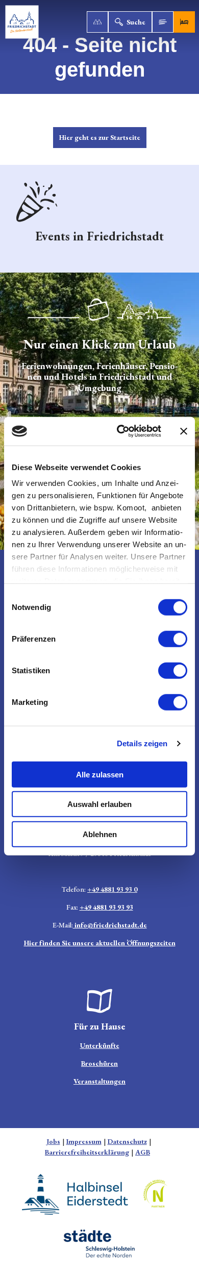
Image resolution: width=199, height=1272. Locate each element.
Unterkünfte (99, 1045)
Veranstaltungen (99, 1081)
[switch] (172, 638)
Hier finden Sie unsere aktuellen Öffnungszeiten (100, 942)
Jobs (53, 1141)
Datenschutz (127, 1141)
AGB (142, 1152)
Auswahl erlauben (99, 804)
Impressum (84, 1141)
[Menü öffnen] (162, 22)
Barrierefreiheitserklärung (87, 1152)
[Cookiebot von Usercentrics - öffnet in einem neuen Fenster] (120, 431)
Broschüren (99, 1063)
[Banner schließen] (183, 431)
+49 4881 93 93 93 (106, 907)
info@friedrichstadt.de (110, 924)
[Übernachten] (184, 22)
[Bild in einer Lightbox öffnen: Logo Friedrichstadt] (99, 309)
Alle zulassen (99, 774)
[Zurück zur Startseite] (22, 22)
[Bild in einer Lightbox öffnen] (99, 1001)
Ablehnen (100, 833)
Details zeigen (142, 743)
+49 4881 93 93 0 (112, 889)
